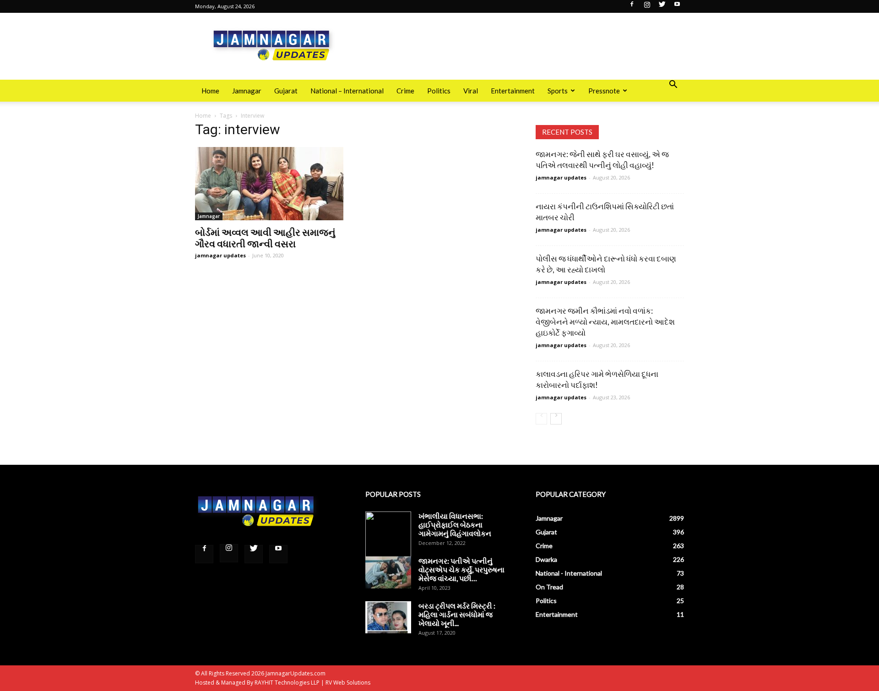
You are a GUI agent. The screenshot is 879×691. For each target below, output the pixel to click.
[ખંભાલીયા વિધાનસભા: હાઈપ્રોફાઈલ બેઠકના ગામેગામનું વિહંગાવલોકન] (388, 534)
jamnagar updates (220, 255)
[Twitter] (662, 6)
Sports (558, 91)
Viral (470, 91)
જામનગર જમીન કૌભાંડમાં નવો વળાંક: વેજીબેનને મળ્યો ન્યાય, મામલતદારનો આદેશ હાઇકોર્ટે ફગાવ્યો (605, 321)
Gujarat (286, 91)
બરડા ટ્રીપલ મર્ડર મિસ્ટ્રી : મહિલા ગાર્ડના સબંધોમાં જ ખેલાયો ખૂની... (456, 614)
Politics (438, 91)
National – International (347, 91)
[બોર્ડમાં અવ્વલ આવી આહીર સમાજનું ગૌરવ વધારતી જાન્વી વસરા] (269, 183)
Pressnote (604, 91)
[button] (673, 85)
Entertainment (513, 91)
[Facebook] (632, 6)
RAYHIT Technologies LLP (287, 682)
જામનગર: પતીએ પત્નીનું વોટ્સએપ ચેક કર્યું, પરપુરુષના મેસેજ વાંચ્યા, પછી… (461, 569)
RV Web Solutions (348, 682)
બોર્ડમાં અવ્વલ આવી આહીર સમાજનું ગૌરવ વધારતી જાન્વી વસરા (265, 237)
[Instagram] (647, 6)
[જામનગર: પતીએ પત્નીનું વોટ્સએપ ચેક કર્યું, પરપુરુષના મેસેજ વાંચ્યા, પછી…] (388, 572)
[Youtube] (677, 6)
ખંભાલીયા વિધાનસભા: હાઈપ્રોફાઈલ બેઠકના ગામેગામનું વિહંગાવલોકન (454, 524)
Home (210, 91)
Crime (405, 91)
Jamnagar (246, 91)
